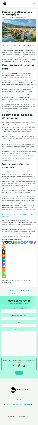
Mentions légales (15, 404)
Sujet (19, 322)
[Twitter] (20, 399)
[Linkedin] (9, 242)
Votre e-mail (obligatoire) (19, 315)
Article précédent (11, 290)
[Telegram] (25, 242)
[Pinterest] (12, 242)
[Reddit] (3, 255)
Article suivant (25, 290)
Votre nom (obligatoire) (19, 308)
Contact (8, 404)
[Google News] (31, 242)
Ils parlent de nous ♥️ (26, 404)
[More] (4, 245)
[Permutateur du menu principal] (34, 3)
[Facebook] (3, 242)
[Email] (22, 242)
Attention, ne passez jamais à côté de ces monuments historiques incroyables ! (19, 214)
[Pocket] (34, 242)
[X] (6, 242)
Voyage (4, 17)
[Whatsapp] (15, 242)
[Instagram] (19, 242)
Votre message (19, 330)
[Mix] (3, 269)
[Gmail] (28, 242)
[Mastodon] (3, 266)
